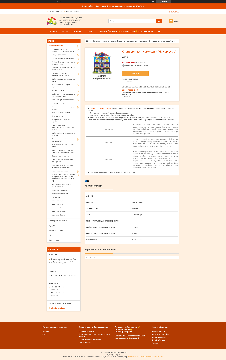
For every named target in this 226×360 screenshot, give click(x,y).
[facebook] (86, 181)
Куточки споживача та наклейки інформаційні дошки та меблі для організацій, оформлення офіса (63, 178)
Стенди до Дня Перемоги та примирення (62, 161)
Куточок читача (57, 116)
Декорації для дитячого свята (63, 100)
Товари (89, 31)
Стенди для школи (59, 55)
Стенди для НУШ (85, 342)
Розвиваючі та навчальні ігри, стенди (63, 108)
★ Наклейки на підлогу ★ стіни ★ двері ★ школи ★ (63, 63)
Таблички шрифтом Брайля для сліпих (63, 80)
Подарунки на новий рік (160, 334)
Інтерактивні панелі (59, 211)
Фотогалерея (54, 240)
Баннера (155, 343)
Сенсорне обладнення (60, 190)
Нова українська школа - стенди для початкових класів (63, 50)
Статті (51, 235)
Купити (135, 73)
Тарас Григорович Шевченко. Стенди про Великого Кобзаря (63, 151)
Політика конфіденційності (154, 357)
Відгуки (52, 226)
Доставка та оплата (56, 230)
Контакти (77, 31)
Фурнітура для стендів (60, 156)
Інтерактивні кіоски (59, 208)
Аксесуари (56, 197)
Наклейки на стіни (158, 331)
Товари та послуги (56, 46)
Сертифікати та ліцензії (58, 221)
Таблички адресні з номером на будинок (63, 134)
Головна (53, 31)
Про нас (64, 31)
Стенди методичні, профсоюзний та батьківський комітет (63, 127)
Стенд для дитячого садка (100, 108)
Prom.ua (124, 352)
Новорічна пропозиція (60, 171)
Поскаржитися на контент (135, 357)
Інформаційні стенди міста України (61, 121)
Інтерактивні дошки (59, 201)
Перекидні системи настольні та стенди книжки (63, 69)
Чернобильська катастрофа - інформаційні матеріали (63, 166)
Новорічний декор (158, 340)
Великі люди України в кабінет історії (63, 146)
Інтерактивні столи (58, 215)
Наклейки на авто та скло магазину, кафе (61, 185)
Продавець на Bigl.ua (113, 355)
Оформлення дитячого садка (104, 41)
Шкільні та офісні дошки (61, 112)
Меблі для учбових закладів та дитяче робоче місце (63, 95)
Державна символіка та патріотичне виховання (60, 74)
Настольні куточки (58, 103)
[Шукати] (159, 21)
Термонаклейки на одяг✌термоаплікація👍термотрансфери (125, 31)
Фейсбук (45, 331)
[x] (88, 181)
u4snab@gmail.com (58, 308)
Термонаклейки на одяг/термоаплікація (61, 86)
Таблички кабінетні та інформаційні (60, 140)
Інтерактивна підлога (59, 204)
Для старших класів (86, 331)
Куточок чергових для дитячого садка (132, 41)
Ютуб (44, 334)
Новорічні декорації (159, 337)
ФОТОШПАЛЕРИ (58, 90)
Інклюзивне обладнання (60, 194)
